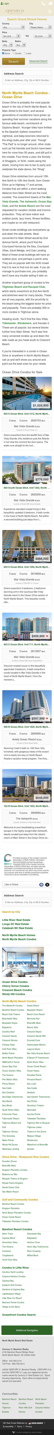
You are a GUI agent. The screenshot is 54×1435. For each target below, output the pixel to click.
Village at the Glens (11, 1306)
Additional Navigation (27, 1330)
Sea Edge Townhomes (12, 1096)
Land (28, 53)
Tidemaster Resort (10, 1118)
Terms (19, 1426)
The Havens (7, 1246)
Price (4, 32)
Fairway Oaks (8, 1044)
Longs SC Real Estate (15, 924)
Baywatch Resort (34, 1009)
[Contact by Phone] (44, 3)
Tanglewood (7, 1255)
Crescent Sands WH (36, 1035)
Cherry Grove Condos (15, 986)
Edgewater (32, 1237)
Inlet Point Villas (9, 1048)
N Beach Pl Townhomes (38, 1057)
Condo (18, 53)
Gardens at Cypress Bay (13, 1289)
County (5, 23)
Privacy (29, 1426)
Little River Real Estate (16, 920)
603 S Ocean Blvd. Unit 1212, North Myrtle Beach (28, 413)
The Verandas (8, 1135)
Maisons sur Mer (9, 1174)
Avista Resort (27, 206)
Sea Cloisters (8, 1092)
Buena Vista (32, 1027)
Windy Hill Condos (13, 994)
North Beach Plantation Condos (16, 1212)
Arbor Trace (7, 1233)
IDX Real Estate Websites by (15, 1423)
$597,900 (40, 718)
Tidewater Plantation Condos (15, 1221)
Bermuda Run (33, 1018)
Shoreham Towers (35, 1105)
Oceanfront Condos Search (19, 1315)
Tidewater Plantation (36, 1118)
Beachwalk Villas (9, 1018)
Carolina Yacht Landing (12, 1271)
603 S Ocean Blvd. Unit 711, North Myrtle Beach (28, 644)
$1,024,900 (41, 405)
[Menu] (49, 11)
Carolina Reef (8, 1031)
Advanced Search (38, 61)
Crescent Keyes (34, 1031)
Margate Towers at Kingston (15, 1178)
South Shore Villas (10, 1109)
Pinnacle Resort (34, 1079)
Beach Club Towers (11, 1014)
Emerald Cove (33, 1040)
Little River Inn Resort (12, 1298)
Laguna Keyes (33, 1048)
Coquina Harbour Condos (13, 1276)
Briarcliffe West (34, 1022)
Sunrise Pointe (33, 1114)
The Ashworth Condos (12, 1005)
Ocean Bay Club (9, 1066)
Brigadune (7, 1027)
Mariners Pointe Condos (13, 1302)
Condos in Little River (15, 1267)
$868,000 (42, 558)
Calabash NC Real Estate (17, 928)
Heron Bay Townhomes (37, 1246)
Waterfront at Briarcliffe (37, 1144)
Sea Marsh (7, 1101)
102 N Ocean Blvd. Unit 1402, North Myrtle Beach (28, 806)
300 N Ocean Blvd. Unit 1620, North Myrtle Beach (28, 726)
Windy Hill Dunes (10, 1144)
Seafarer (31, 1092)
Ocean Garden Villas (11, 1070)
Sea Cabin (7, 1088)
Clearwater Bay (34, 1233)
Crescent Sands (9, 1035)
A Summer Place (9, 1114)
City (31, 23)
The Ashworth (28, 201)
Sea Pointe (32, 1101)
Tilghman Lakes (34, 1127)
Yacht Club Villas (9, 1259)
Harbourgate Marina (36, 1044)
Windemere (24, 323)
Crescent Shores (9, 1040)
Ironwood (6, 1250)
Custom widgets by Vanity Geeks (29, 1432)
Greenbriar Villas (9, 1242)
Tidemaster (9, 323)
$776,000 (42, 479)
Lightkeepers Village (11, 1293)
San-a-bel (31, 1083)
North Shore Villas (35, 1062)
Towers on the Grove (36, 1131)
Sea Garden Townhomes (38, 1096)
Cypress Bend (8, 1237)
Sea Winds (7, 1105)
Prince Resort (8, 1083)
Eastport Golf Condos (12, 1285)
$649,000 (42, 797)
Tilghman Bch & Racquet (38, 1122)
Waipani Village (34, 1135)
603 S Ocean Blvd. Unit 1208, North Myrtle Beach (28, 567)
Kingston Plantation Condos (14, 1169)
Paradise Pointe (34, 1075)
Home (7, 53)
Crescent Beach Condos (17, 990)
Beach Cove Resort (36, 1014)
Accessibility (8, 1426)
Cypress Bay (8, 1280)
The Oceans (7, 1075)
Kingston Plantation (11, 1208)
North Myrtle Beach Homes (18, 935)
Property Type (9, 50)
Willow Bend (32, 1255)
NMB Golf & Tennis (10, 1062)
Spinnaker (31, 1109)
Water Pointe (8, 1140)
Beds (4, 41)
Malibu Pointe (8, 1053)
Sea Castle (32, 1088)
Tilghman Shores (10, 1131)
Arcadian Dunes (9, 1161)
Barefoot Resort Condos (13, 1009)
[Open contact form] (50, 3)
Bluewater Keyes (9, 1022)
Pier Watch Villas (9, 1079)
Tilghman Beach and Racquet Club (23, 287)
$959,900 (40, 636)
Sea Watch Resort (10, 1191)
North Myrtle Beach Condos (19, 939)
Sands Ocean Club (10, 1187)
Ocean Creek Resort (36, 1066)
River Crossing (33, 1250)
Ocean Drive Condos (15, 982)
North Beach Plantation (12, 1057)
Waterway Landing (10, 1148)
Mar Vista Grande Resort (38, 1053)
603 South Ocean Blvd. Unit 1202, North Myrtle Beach (28, 487)
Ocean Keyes (33, 1070)
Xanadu (30, 1148)
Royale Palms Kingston (12, 1182)
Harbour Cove (33, 1242)
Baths (18, 41)
